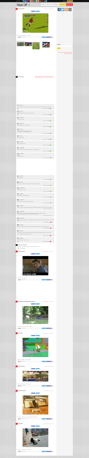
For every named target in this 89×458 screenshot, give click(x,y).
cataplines (29, 359)
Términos (61, 52)
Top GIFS (48, 4)
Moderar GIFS (69, 4)
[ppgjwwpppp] (18, 148)
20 (16, 8)
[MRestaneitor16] (18, 188)
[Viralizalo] (46, 1)
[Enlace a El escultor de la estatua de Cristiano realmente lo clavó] (28, 44)
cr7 (27, 35)
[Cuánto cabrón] (31, 1)
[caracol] (18, 176)
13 (16, 251)
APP (71, 52)
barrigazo (30, 35)
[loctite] (18, 182)
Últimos (43, 4)
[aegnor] (18, 231)
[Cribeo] (35, 1)
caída (27, 449)
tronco (23, 326)
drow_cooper (22, 199)
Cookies (68, 52)
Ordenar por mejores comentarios (48, 76)
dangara (22, 224)
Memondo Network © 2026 (68, 53)
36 (16, 390)
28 (16, 366)
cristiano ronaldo (24, 35)
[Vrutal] (33, 1)
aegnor (22, 230)
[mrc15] (18, 111)
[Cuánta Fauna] (38, 1)
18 (16, 333)
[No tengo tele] (40, 1)
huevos (25, 326)
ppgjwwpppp (22, 147)
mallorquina (22, 153)
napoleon (22, 193)
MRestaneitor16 (23, 187)
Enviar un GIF (62, 4)
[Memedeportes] (25, 1)
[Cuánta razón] (23, 1)
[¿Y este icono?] (18, 111)
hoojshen (22, 141)
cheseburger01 (23, 211)
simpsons (23, 359)
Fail (25, 449)
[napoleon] (18, 194)
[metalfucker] (18, 123)
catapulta (30, 326)
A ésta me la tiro (22, 251)
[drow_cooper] (18, 200)
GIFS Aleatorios (55, 4)
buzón (29, 449)
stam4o (47, 423)
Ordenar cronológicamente (39, 76)
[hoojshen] (18, 142)
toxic (47, 366)
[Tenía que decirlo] (42, 1)
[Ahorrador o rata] (44, 1)
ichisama (22, 205)
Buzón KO (21, 423)
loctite (21, 181)
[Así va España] (29, 1)
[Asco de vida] (21, 1)
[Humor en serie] (36, 1)
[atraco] (18, 129)
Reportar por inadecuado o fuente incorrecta (48, 38)
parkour (23, 449)
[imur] (18, 105)
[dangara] (18, 225)
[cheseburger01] (18, 211)
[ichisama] (18, 205)
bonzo (47, 390)
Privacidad (64, 52)
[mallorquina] (18, 117)
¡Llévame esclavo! (22, 390)
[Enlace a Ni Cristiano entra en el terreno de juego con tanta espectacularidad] (20, 44)
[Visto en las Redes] (27, 1)
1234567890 (46, 251)
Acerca (59, 52)
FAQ (69, 52)
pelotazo (26, 359)
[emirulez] (18, 238)
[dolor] (18, 136)
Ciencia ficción (21, 8)
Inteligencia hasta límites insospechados (27, 301)
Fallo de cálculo (22, 366)
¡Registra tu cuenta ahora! (21, 248)
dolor (21, 135)
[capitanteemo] (18, 218)
